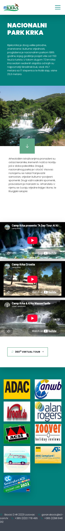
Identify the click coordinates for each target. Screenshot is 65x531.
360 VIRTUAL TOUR (28, 352)
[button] (2, 115)
